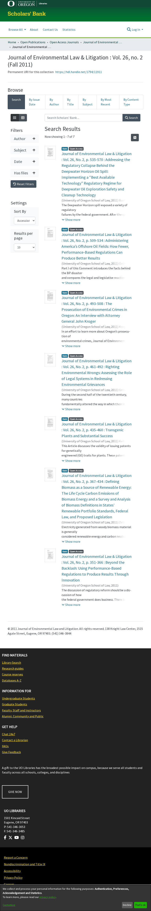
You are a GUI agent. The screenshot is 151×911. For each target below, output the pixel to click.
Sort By (20, 211)
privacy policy (48, 897)
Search (133, 118)
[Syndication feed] (135, 137)
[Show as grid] (23, 117)
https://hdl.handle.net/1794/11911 (78, 72)
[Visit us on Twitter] (10, 837)
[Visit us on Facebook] (5, 837)
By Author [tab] (54, 102)
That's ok (140, 905)
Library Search (11, 662)
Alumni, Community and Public (22, 716)
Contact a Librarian (15, 740)
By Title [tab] (70, 102)
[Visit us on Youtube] (16, 837)
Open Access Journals (64, 42)
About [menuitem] (34, 29)
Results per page (23, 235)
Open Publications (32, 42)
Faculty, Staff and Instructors (21, 710)
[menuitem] (17, 29)
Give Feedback (11, 752)
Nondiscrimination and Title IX (24, 864)
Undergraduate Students (18, 698)
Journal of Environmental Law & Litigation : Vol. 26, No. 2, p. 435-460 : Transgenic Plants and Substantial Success (97, 429)
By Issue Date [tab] (34, 102)
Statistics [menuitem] (69, 29)
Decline (127, 905)
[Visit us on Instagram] (22, 837)
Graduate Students (14, 704)
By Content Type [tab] (131, 102)
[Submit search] (129, 29)
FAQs (5, 746)
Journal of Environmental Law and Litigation (102, 42)
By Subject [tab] (88, 102)
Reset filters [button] (25, 184)
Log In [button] (136, 29)
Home (12, 42)
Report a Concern (16, 857)
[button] (71, 219)
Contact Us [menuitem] (50, 29)
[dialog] (75, 898)
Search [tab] (16, 100)
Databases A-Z (11, 680)
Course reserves (12, 674)
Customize (9, 905)
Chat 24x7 (8, 734)
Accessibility (12, 871)
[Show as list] (15, 117)
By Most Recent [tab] (106, 102)
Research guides (13, 668)
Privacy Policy (13, 878)
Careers (9, 884)
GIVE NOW (15, 792)
